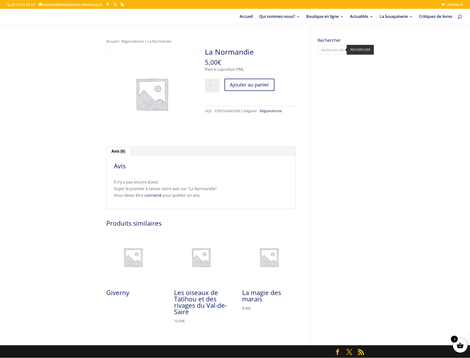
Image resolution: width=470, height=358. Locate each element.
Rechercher (360, 49)
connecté (153, 195)
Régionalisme (132, 41)
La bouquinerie (394, 17)
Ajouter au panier (249, 84)
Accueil (246, 17)
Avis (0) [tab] (118, 151)
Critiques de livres (435, 17)
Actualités (359, 17)
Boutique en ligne (322, 17)
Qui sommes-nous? (277, 17)
